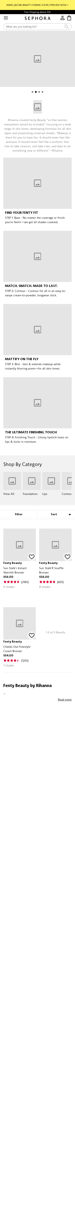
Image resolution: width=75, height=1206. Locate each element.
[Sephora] (37, 18)
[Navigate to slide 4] (42, 92)
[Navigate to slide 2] (36, 92)
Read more (65, 699)
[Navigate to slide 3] (39, 92)
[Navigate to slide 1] (32, 92)
